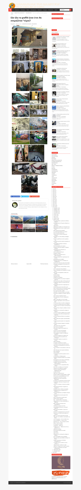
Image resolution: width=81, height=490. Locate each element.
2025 (54, 190)
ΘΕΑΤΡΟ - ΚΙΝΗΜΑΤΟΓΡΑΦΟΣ (57, 165)
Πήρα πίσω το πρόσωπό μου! (59, 373)
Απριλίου (55, 218)
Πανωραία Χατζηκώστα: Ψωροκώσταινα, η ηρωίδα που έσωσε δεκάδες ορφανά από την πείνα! (63, 60)
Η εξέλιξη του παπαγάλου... (58, 277)
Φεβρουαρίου (56, 449)
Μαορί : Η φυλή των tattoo (58, 422)
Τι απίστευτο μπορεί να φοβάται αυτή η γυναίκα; (62, 312)
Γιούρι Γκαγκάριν (56, 352)
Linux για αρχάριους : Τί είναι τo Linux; (60, 420)
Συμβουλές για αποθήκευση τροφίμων (60, 368)
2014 (54, 204)
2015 (54, 202)
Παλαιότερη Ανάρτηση (44, 263)
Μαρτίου (55, 219)
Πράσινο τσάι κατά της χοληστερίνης (60, 331)
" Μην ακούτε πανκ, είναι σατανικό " (60, 325)
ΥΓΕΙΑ (53, 176)
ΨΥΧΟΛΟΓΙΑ (54, 183)
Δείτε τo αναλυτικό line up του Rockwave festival (62, 288)
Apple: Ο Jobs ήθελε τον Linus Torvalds (60, 299)
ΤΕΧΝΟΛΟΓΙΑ (54, 175)
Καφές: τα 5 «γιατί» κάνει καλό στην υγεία (61, 415)
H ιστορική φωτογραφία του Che (61, 43)
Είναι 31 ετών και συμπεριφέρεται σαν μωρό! (61, 375)
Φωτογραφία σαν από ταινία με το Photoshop (61, 359)
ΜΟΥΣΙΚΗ (53, 168)
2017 (54, 200)
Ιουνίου (55, 215)
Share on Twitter (25, 196)
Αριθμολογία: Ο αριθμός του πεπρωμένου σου (62, 226)
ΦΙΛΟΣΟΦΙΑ (54, 179)
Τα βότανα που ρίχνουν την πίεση (59, 405)
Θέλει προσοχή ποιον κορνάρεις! (59, 230)
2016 (54, 201)
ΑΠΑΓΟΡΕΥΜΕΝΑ (55, 156)
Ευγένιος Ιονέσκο (57, 274)
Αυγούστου (56, 213)
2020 (54, 196)
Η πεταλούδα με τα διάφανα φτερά (59, 356)
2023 (54, 192)
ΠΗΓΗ (29, 193)
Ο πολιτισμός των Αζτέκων (58, 424)
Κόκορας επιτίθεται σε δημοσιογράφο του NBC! (62, 374)
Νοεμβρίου (56, 209)
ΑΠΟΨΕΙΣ (53, 157)
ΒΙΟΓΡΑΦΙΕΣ (54, 158)
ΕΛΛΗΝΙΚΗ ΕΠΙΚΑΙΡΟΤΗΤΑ (56, 161)
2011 (54, 452)
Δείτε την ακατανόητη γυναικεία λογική (60, 397)
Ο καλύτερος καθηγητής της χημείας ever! (61, 335)
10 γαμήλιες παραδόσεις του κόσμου (60, 342)
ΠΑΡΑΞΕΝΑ (54, 172)
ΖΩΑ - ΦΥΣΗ (54, 164)
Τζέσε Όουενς (56, 225)
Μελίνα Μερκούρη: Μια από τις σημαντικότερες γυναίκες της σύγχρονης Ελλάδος (62, 84)
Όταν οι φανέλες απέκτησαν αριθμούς (62, 136)
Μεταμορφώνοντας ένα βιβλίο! (59, 259)
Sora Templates (69, 482)
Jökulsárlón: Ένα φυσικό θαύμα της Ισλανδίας (61, 292)
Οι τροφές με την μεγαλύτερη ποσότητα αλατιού (62, 380)
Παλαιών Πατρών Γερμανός (58, 398)
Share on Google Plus (35, 196)
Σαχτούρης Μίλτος (57, 276)
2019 (54, 197)
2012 (54, 206)
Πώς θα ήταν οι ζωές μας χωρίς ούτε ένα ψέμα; (62, 262)
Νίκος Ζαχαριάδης (57, 351)
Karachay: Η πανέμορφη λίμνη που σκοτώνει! (61, 411)
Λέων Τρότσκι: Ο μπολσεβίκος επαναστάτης (63, 91)
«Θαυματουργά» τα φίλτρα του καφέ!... (60, 444)
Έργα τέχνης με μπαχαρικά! (58, 326)
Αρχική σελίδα (29, 263)
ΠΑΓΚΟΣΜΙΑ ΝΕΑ (55, 171)
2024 (54, 191)
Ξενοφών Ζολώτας (57, 371)
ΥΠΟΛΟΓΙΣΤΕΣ (54, 177)
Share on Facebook (16, 196)
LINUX (53, 184)
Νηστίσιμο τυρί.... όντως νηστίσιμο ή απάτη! (61, 421)
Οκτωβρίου (56, 210)
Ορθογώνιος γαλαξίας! (57, 429)
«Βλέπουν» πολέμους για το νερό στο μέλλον (61, 446)
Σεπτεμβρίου (56, 211)
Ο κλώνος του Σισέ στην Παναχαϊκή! (60, 330)
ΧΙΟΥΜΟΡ (53, 181)
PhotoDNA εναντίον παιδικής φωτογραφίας (63, 36)
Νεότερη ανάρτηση (14, 263)
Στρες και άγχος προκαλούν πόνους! (60, 295)
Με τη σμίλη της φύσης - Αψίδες (59, 290)
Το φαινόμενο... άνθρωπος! (58, 425)
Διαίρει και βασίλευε (57, 341)
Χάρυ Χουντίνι (56, 432)
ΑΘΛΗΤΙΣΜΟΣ (54, 154)
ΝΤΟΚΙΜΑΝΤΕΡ (54, 169)
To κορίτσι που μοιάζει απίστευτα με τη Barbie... (62, 304)
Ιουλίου (55, 214)
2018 (54, 199)
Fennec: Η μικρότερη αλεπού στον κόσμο (61, 289)
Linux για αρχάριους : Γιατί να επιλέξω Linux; (61, 419)
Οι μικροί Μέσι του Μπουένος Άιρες (62, 68)
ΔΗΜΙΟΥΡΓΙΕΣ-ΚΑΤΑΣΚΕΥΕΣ (57, 160)
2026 (54, 188)
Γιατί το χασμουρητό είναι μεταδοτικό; (60, 268)
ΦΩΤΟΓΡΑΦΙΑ (54, 180)
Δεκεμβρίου (56, 208)
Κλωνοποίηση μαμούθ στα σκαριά (59, 430)
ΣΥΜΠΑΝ (53, 173)
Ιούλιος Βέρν (56, 431)
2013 (54, 205)
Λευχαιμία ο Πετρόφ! (57, 253)
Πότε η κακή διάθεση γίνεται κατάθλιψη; (60, 436)
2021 (54, 195)
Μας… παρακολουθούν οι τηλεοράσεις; (60, 399)
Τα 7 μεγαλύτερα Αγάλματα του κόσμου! (60, 231)
